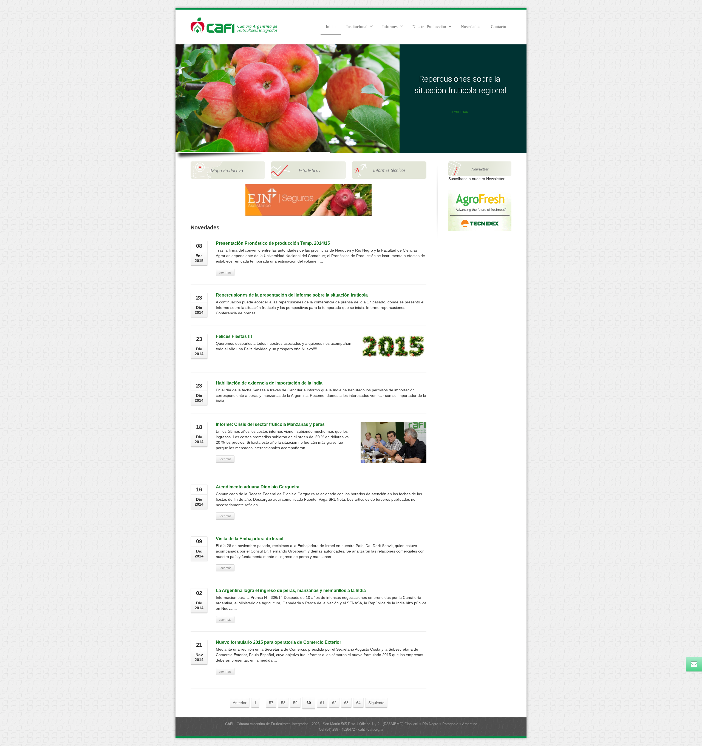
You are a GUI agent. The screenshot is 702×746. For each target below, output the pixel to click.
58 (283, 703)
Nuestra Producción (429, 26)
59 (295, 703)
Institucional (356, 26)
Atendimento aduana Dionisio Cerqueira (257, 487)
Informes (390, 26)
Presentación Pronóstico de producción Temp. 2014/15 (273, 243)
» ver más (459, 111)
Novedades (470, 26)
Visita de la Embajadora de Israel (249, 538)
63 (346, 703)
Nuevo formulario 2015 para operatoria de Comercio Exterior (278, 642)
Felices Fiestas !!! (234, 336)
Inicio (331, 26)
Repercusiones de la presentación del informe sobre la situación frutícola (292, 295)
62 (334, 703)
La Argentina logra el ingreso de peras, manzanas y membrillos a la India (291, 590)
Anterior (240, 703)
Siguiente (376, 703)
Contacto (498, 26)
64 (358, 703)
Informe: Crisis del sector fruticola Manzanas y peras (270, 424)
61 (322, 703)
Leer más (225, 272)
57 (271, 703)
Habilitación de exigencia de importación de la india (269, 383)
